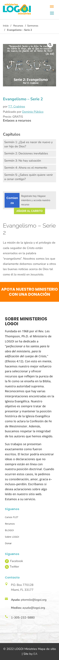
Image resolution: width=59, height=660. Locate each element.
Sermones (32, 25)
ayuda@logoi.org (33, 608)
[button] (50, 45)
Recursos (18, 25)
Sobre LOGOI (12, 536)
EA (35, 654)
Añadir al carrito (29, 211)
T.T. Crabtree (16, 106)
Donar (8, 543)
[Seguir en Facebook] (7, 561)
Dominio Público (32, 112)
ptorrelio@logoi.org (34, 600)
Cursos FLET (11, 517)
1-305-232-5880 (23, 617)
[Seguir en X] (7, 567)
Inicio (6, 25)
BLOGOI (9, 530)
